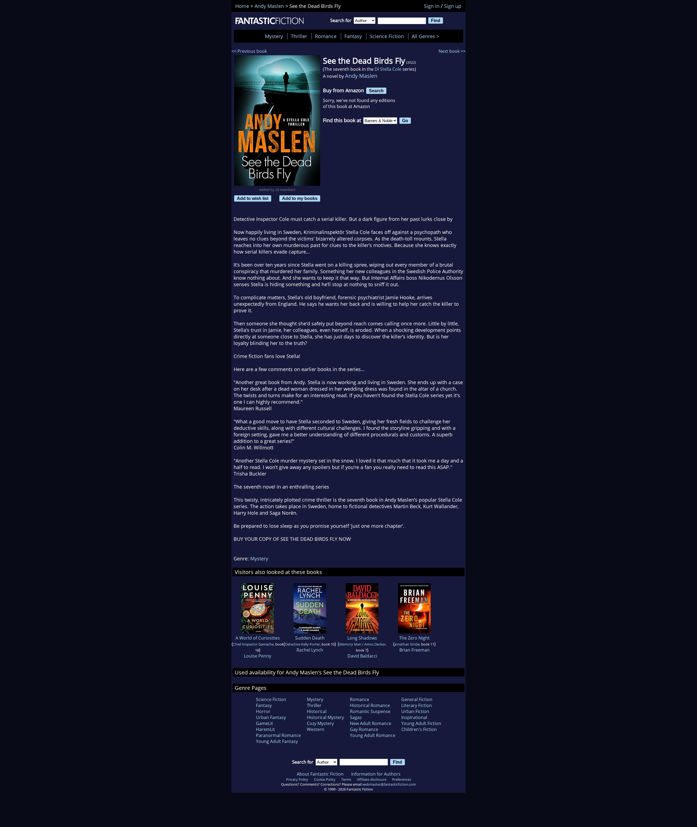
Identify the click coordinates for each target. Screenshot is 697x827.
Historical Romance (370, 705)
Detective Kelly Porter (302, 644)
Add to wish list (252, 198)
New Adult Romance (370, 723)
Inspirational (414, 717)
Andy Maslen (361, 75)
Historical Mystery (325, 717)
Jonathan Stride (407, 644)
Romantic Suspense (370, 711)
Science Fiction (387, 36)
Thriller (299, 36)
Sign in (431, 6)
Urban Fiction (415, 711)
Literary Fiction (416, 705)
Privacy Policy (297, 779)
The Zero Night (414, 638)
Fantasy (353, 36)
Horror (263, 711)
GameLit (264, 723)
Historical (316, 711)
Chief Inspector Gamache (253, 644)
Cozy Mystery (320, 723)
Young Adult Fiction (421, 723)
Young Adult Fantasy (277, 741)
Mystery (274, 36)
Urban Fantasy (271, 717)
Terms (346, 779)
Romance (326, 36)
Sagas (356, 717)
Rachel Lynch (309, 650)
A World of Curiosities (258, 638)
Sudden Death (310, 638)
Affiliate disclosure (371, 779)
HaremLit (265, 729)
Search (376, 90)
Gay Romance (364, 729)
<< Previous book (249, 51)
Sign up (452, 6)
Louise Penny (257, 656)
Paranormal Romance (278, 735)
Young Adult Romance (372, 735)
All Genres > (427, 36)
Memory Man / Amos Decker (362, 644)
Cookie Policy (324, 779)
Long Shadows (362, 638)
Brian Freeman (414, 650)
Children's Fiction (419, 729)
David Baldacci (362, 656)
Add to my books (299, 198)
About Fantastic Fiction (320, 774)
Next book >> (452, 51)
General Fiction (416, 699)
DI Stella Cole (388, 69)
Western (315, 729)
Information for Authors (376, 774)
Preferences (401, 779)
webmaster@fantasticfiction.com (389, 784)
